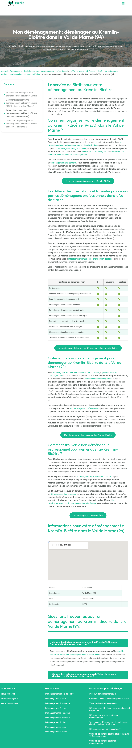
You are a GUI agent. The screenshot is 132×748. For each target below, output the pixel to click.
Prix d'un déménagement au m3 (103, 694)
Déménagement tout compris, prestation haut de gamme (109, 709)
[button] (123, 3)
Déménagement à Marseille (57, 703)
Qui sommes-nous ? (10, 703)
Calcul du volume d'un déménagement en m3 (109, 698)
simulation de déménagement (95, 151)
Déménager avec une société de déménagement (103, 716)
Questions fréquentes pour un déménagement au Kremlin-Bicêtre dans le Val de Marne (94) (21, 123)
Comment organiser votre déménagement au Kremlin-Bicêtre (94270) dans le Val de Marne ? (21, 103)
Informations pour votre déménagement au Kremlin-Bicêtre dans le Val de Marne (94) (21, 113)
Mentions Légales (9, 698)
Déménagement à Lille (55, 722)
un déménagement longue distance (70, 148)
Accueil (4, 71)
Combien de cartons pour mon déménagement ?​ (102, 742)
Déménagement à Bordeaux (57, 717)
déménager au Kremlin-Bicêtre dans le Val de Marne (76, 372)
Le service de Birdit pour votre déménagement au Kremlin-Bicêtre (21, 94)
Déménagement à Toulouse (57, 713)
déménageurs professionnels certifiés (94, 476)
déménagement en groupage (63, 494)
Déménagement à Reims (56, 731)
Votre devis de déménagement (103, 703)
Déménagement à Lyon (55, 708)
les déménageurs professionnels (85, 408)
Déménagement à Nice (55, 727)
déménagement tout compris (63, 163)
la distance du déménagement (98, 378)
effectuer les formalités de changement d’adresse (91, 259)
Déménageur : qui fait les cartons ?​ (105, 729)
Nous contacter (8, 694)
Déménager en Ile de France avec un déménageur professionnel (39, 71)
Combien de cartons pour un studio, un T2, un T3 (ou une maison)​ (109, 735)
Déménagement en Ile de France (60, 694)
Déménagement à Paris (55, 698)
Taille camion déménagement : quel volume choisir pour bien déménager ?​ (108, 723)
